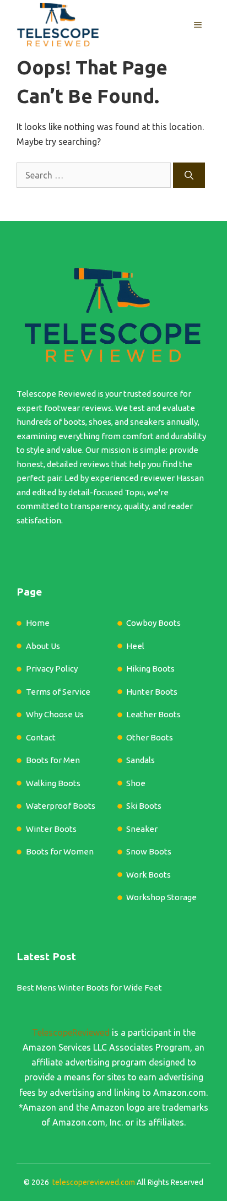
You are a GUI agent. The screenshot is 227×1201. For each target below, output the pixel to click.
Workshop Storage (161, 897)
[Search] (189, 175)
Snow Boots (148, 851)
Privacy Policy (52, 668)
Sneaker (142, 829)
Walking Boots (53, 783)
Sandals (140, 760)
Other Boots (149, 737)
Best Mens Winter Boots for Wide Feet (89, 987)
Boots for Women (60, 851)
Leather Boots (153, 714)
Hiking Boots (150, 668)
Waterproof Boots (60, 805)
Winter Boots (51, 829)
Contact (41, 737)
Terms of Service (58, 691)
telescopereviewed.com (93, 1182)
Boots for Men (53, 760)
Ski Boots (143, 805)
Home (38, 622)
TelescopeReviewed (71, 1032)
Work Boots (148, 874)
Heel (135, 646)
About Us (43, 646)
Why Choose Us (55, 714)
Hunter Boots (151, 691)
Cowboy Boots (153, 622)
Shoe (135, 783)
